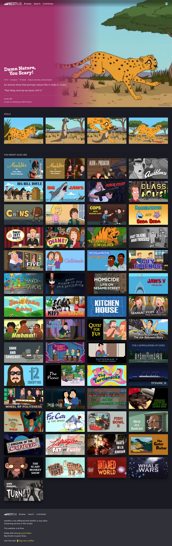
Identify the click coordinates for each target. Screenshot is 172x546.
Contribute (48, 3)
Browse (27, 3)
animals (37, 80)
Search (37, 3)
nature (30, 80)
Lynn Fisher (26, 533)
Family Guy (16, 102)
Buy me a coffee (26, 540)
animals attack (46, 80)
